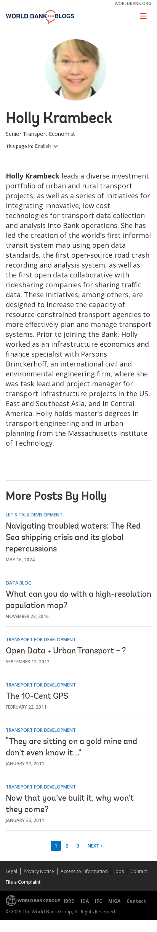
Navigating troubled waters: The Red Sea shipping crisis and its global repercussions (73, 538)
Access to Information (84, 871)
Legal (11, 871)
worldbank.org (133, 3)
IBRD (69, 901)
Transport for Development (41, 639)
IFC (98, 901)
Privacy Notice (39, 871)
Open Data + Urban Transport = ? (66, 651)
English (43, 146)
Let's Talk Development (34, 514)
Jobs (119, 871)
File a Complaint (23, 882)
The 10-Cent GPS (37, 697)
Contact (138, 871)
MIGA (114, 901)
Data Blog (19, 583)
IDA (85, 901)
